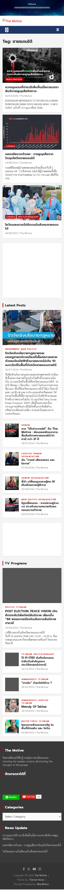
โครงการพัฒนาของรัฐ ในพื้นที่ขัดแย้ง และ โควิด (37, 726)
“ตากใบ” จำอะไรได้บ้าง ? (36, 683)
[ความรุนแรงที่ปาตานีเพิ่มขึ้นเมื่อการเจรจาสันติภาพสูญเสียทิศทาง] (32, 65)
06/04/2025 (11, 95)
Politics (32, 349)
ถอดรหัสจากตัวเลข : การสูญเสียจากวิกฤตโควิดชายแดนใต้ (29, 156)
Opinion (25, 425)
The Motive (26, 95)
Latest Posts (15, 305)
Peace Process (14, 79)
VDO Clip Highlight (28, 216)
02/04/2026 (27, 514)
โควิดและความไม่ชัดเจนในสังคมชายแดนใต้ (32, 226)
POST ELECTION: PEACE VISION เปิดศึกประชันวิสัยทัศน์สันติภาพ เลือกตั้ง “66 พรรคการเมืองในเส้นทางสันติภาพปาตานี (31, 617)
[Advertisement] (32, 270)
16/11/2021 (27, 668)
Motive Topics (29, 721)
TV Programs (16, 563)
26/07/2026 (11, 369)
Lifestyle (26, 453)
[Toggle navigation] (7, 30)
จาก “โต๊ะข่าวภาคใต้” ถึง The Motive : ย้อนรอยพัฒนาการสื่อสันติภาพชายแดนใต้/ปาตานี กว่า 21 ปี (39, 433)
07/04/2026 (27, 467)
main (23, 349)
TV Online (21, 607)
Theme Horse (36, 879)
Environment (12, 349)
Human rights (29, 679)
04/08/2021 (11, 232)
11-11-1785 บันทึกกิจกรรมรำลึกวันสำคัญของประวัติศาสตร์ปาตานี (37, 661)
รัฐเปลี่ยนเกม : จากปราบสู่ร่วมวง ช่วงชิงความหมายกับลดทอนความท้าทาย (40, 506)
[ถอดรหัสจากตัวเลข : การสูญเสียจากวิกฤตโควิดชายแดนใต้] (32, 132)
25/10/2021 (27, 686)
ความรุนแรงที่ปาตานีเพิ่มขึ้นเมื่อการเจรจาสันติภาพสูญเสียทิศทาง (32, 89)
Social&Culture (30, 456)
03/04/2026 (27, 488)
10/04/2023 (11, 627)
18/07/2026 (27, 443)
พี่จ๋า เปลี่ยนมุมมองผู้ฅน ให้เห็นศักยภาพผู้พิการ (38, 483)
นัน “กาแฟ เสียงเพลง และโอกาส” (38, 461)
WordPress (43, 884)
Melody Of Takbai (34, 706)
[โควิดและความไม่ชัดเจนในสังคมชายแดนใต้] (32, 202)
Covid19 (10, 146)
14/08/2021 (11, 162)
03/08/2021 (27, 732)
